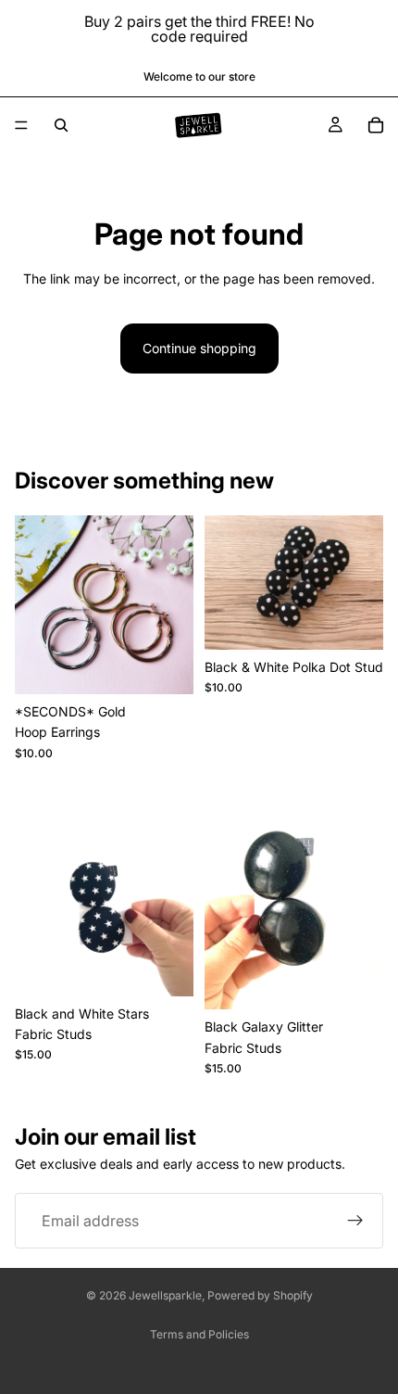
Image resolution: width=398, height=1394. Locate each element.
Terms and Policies (199, 1334)
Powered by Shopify (260, 1295)
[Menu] (21, 125)
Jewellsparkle (165, 1295)
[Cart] (375, 125)
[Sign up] (355, 1220)
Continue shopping (199, 348)
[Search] (61, 125)
